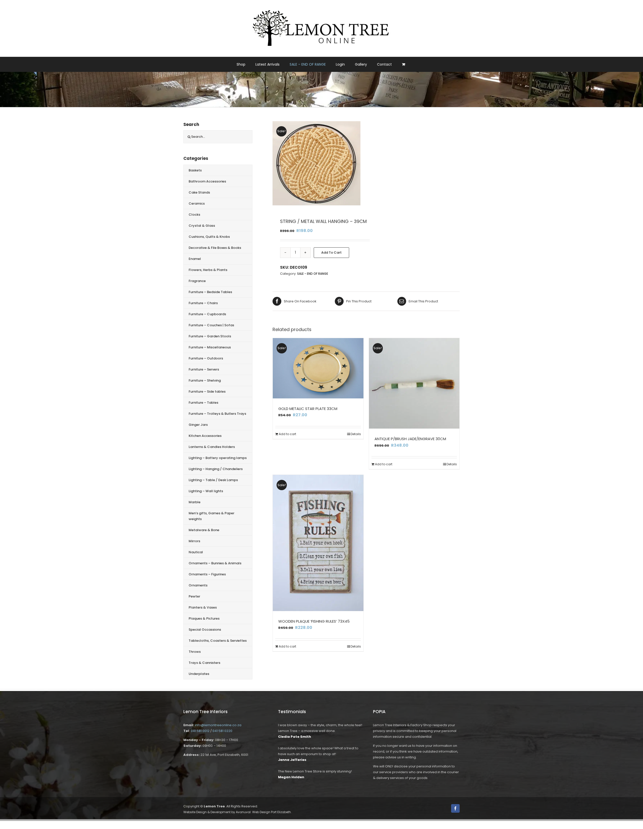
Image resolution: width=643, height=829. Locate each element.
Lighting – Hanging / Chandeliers (216, 469)
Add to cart (331, 252)
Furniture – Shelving (205, 380)
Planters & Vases (203, 607)
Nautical (196, 552)
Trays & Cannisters (204, 662)
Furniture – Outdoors (206, 358)
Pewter (194, 596)
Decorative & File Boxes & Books (215, 247)
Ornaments (198, 585)
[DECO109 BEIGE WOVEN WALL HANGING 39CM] (316, 163)
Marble (194, 502)
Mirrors (194, 541)
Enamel (195, 258)
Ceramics (197, 203)
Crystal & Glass (202, 225)
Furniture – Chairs (203, 303)
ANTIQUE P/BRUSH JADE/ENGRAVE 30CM (410, 438)
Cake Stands (199, 192)
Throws (195, 651)
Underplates (199, 673)
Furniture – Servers (204, 369)
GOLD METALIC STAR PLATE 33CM (307, 408)
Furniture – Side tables (207, 391)
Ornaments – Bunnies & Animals (215, 563)
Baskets (195, 170)
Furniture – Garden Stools (210, 336)
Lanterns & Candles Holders (212, 446)
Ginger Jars (198, 424)
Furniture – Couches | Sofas (211, 325)
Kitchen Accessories (205, 435)
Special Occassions (205, 629)
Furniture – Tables (203, 402)
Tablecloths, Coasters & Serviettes (218, 640)
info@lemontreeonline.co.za (218, 725)
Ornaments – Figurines (207, 574)
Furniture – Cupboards (207, 314)
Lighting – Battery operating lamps (218, 457)
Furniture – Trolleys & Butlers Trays (217, 413)
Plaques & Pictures (204, 618)
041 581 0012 (200, 730)
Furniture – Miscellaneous (210, 347)
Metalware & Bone (204, 530)
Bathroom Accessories (207, 181)
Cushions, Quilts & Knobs (209, 236)
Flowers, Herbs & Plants (208, 269)
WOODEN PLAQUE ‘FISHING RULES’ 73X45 (314, 621)
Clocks (194, 214)
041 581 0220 (222, 730)
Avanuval (243, 812)
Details (356, 434)
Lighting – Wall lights (206, 491)
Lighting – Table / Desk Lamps (213, 480)
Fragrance (197, 281)
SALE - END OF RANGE (312, 273)
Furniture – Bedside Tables (210, 292)
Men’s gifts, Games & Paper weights (211, 516)
